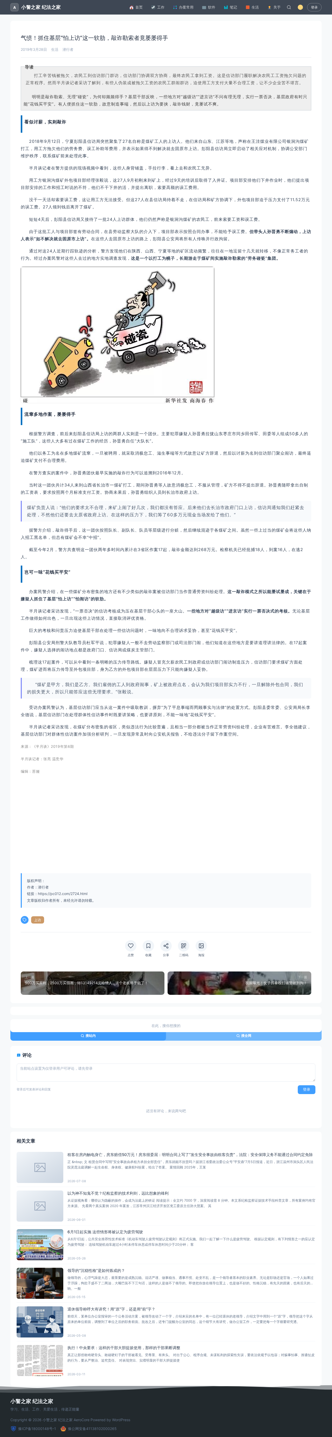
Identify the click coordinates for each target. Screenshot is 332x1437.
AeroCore (81, 1420)
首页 (139, 7)
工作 (160, 7)
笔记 (233, 7)
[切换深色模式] (300, 7)
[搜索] (289, 7)
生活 (255, 7)
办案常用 (186, 7)
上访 (37, 920)
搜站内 (91, 1035)
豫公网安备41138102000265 (92, 1428)
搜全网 (246, 1035)
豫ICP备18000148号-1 (37, 1428)
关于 (277, 7)
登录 (314, 7)
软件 (211, 7)
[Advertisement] (166, 830)
